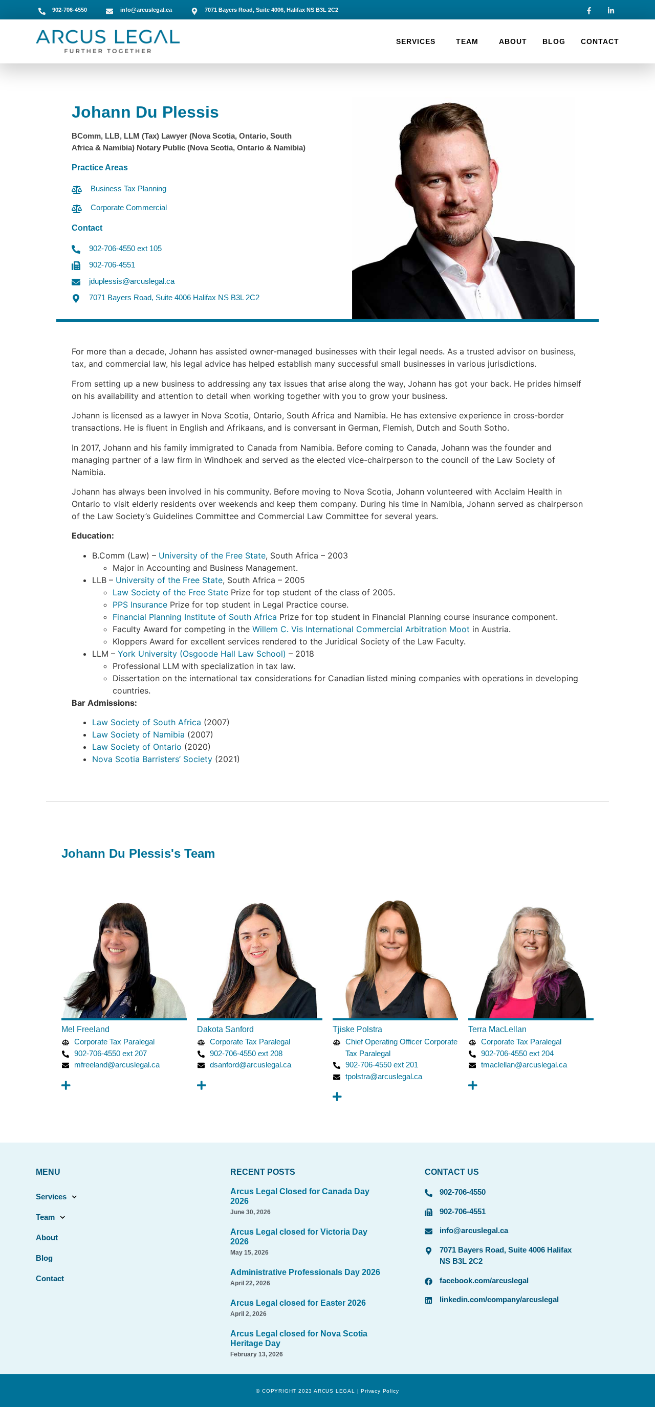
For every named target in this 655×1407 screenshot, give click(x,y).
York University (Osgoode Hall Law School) (202, 654)
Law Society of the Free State (170, 592)
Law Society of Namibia (138, 734)
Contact (600, 41)
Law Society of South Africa (146, 722)
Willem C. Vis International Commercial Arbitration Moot (361, 629)
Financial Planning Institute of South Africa (195, 617)
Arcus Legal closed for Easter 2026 (298, 1303)
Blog (553, 41)
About (513, 41)
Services (415, 41)
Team (467, 41)
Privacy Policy (380, 1391)
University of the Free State (212, 555)
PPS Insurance (140, 604)
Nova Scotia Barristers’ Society (152, 759)
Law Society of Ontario (137, 747)
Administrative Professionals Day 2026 (305, 1272)
